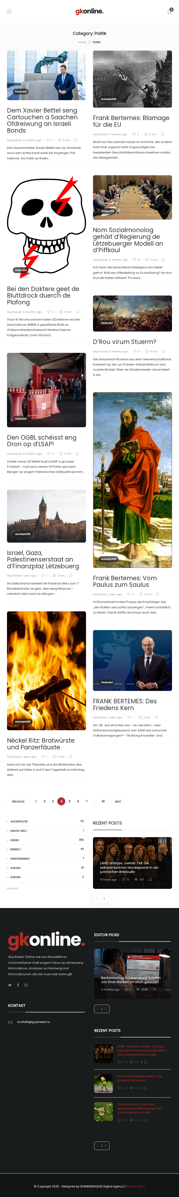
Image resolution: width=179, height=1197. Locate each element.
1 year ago (115, 594)
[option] (132, 863)
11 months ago (31, 140)
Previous (18, 801)
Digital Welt (47, 831)
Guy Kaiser (14, 140)
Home (82, 42)
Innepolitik (107, 211)
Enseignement (47, 859)
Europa (47, 868)
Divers (47, 840)
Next (118, 801)
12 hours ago (108, 879)
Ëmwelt (47, 849)
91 (103, 801)
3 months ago (110, 989)
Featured (20, 91)
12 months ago (118, 260)
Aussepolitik (108, 99)
